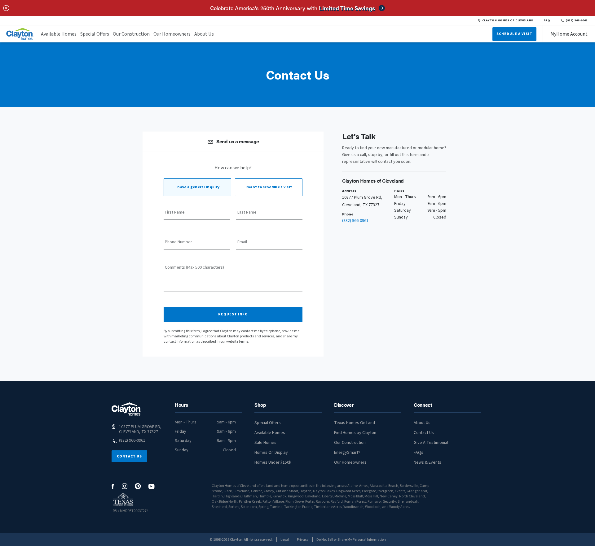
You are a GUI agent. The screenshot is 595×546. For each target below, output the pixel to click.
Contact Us (129, 456)
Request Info (233, 314)
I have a (197, 187)
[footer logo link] (126, 409)
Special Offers (94, 34)
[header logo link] (20, 34)
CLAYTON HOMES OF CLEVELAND (508, 20)
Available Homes (59, 34)
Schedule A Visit (514, 34)
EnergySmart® (347, 452)
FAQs (418, 452)
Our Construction (131, 34)
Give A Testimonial (431, 443)
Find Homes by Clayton (355, 433)
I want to (268, 187)
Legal (284, 539)
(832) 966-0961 (577, 20)
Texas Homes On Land (354, 423)
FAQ (547, 20)
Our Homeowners (172, 34)
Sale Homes (265, 443)
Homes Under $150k (272, 462)
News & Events (427, 462)
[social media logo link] (113, 486)
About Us (204, 34)
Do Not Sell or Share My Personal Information (351, 539)
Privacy (303, 539)
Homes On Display (271, 452)
